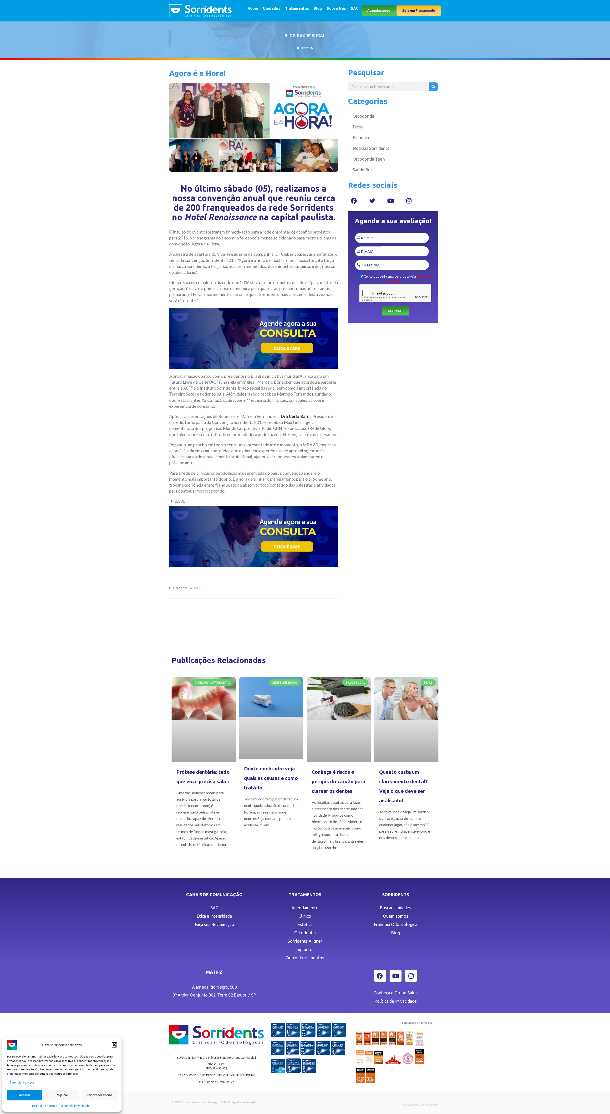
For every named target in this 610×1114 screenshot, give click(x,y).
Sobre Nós (336, 8)
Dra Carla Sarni (296, 416)
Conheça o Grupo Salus (395, 992)
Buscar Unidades (395, 907)
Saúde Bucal (364, 169)
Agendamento (305, 907)
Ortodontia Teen (369, 159)
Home (253, 8)
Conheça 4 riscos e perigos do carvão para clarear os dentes (338, 781)
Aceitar (24, 1095)
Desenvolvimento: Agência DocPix (420, 1105)
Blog (318, 8)
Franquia (361, 137)
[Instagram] (409, 201)
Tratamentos (297, 8)
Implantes (304, 949)
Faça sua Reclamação (214, 924)
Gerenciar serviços (22, 1082)
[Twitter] (372, 201)
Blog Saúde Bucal (305, 35)
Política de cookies (44, 1106)
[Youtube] (390, 201)
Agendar (395, 311)
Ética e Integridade (214, 916)
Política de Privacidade (75, 1106)
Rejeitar (62, 1095)
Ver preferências (99, 1095)
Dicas (358, 126)
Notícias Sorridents (371, 148)
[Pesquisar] (433, 86)
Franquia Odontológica (395, 924)
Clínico (305, 916)
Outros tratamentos (305, 957)
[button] (114, 1045)
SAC (354, 8)
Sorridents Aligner (305, 941)
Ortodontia (363, 116)
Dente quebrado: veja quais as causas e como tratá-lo (271, 778)
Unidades (271, 8)
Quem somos (395, 916)
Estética (305, 924)
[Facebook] (354, 201)
